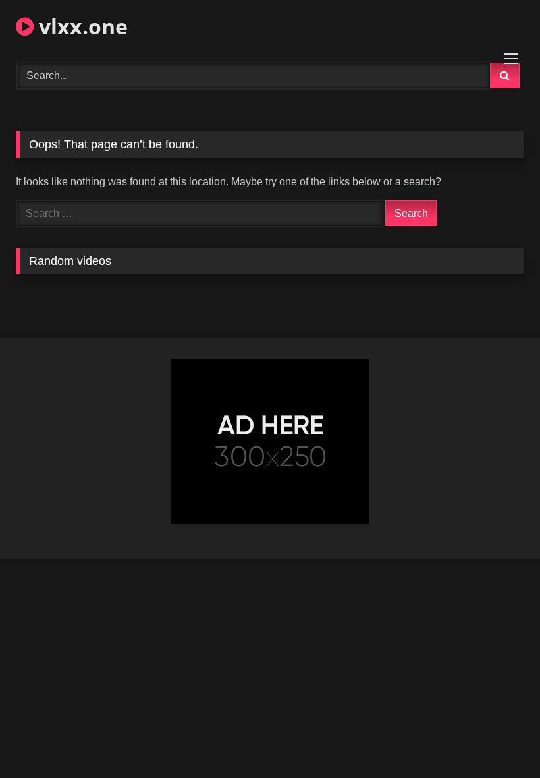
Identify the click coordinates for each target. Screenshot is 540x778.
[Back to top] (499, 739)
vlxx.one (81, 26)
